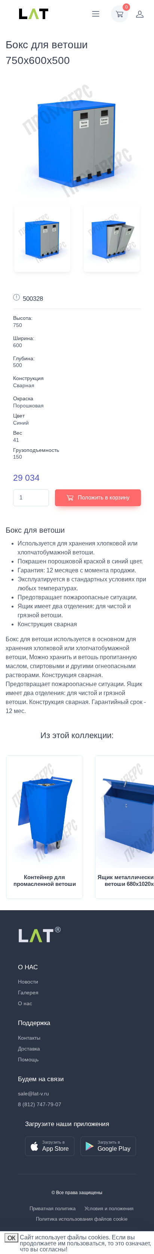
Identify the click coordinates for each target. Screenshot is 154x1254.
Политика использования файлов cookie (81, 1219)
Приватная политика (53, 1208)
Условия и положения (108, 1208)
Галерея (28, 992)
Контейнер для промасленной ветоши (44, 880)
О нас (25, 1003)
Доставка (29, 1049)
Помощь (28, 1059)
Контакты (29, 1038)
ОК (11, 1238)
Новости (28, 982)
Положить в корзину (103, 497)
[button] (49, 1146)
